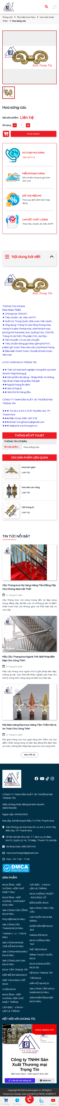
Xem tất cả (29, 755)
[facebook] (36, 779)
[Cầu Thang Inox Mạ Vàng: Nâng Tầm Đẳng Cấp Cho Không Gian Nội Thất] (29, 562)
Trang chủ (7, 17)
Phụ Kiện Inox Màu (26, 17)
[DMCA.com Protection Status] (16, 868)
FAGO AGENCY (47, 1094)
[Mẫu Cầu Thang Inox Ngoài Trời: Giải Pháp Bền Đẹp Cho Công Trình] (29, 634)
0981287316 (28, 157)
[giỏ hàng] (6, 1100)
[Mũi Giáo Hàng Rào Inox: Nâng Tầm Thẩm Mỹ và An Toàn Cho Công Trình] (29, 702)
